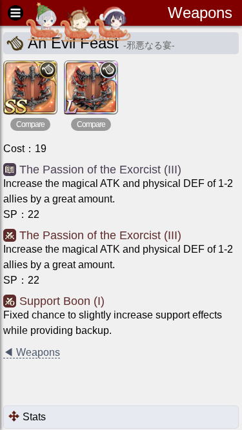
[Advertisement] (106, 383)
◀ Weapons (31, 352)
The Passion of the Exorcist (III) (100, 169)
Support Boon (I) (62, 301)
